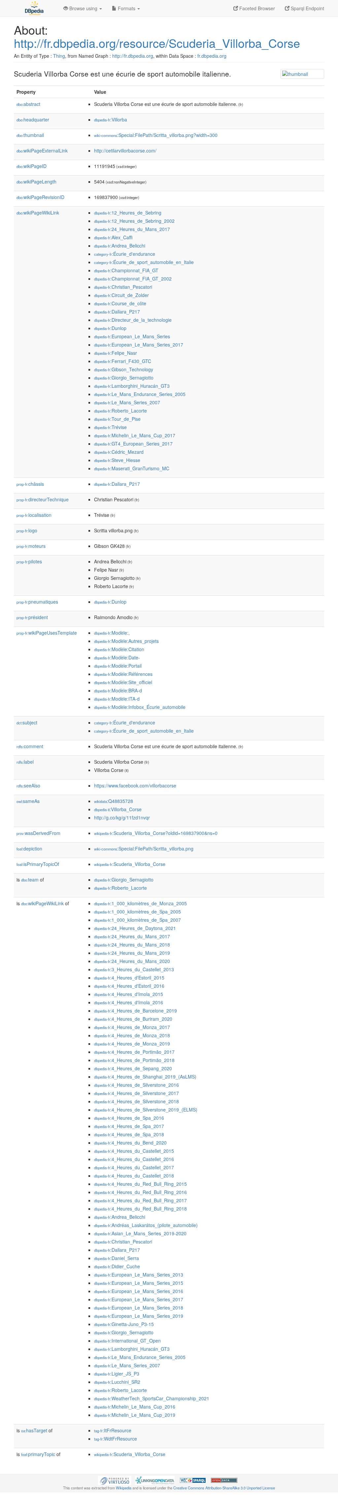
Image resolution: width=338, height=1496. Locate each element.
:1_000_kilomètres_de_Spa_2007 (137, 919)
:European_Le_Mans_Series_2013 (138, 1274)
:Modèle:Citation (119, 649)
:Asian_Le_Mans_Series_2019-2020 (140, 1233)
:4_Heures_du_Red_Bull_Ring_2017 (140, 1200)
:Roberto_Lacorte (120, 410)
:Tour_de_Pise (117, 419)
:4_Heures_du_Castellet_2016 (134, 1159)
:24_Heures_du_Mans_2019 (132, 952)
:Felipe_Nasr (115, 352)
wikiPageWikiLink (38, 212)
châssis (30, 484)
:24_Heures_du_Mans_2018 (132, 944)
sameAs (28, 801)
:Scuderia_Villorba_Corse (129, 864)
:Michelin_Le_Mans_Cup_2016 (134, 1406)
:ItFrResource (112, 1430)
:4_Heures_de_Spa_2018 (129, 1134)
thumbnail (30, 135)
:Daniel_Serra (116, 1258)
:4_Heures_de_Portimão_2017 (134, 1051)
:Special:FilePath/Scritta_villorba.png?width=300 (156, 135)
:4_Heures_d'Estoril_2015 (129, 977)
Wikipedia (123, 1487)
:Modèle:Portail (118, 665)
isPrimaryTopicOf (38, 864)
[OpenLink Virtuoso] (114, 1479)
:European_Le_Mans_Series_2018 (138, 1307)
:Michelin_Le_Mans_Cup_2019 (134, 1415)
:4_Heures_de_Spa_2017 (129, 1126)
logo (27, 530)
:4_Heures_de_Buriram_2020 (133, 1018)
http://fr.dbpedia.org (132, 55)
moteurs (31, 546)
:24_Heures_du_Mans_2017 (132, 229)
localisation (34, 515)
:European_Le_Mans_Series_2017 (138, 344)
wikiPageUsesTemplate (47, 632)
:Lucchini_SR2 (117, 1382)
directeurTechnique (43, 499)
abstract (28, 104)
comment (30, 746)
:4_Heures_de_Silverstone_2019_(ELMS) (145, 1109)
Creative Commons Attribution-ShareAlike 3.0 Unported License (224, 1487)
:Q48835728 (113, 801)
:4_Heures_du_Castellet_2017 (134, 1167)
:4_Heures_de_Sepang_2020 (133, 1068)
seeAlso (28, 785)
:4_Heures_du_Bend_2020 (130, 1142)
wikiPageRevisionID (40, 197)
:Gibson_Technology (123, 369)
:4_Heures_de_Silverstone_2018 (136, 1101)
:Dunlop (110, 328)
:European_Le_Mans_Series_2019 (138, 1316)
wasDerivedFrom (38, 833)
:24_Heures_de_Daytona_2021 (135, 928)
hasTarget (34, 1430)
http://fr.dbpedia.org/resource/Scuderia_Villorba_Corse (157, 42)
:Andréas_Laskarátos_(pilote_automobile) (146, 1225)
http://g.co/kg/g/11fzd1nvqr (122, 817)
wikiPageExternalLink (42, 150)
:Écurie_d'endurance (124, 253)
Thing (59, 55)
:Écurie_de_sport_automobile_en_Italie (144, 262)
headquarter (33, 119)
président (32, 617)
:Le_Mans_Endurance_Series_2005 (140, 394)
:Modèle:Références (123, 674)
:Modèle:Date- (117, 657)
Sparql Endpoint (306, 8)
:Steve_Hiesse (117, 460)
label (25, 761)
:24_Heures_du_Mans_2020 (132, 961)
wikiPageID (32, 166)
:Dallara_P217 (117, 311)
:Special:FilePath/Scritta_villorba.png (143, 848)
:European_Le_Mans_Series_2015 (138, 1283)
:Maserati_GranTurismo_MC (131, 468)
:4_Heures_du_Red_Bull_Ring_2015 (140, 1183)
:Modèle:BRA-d (118, 690)
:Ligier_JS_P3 (116, 1373)
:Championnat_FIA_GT (126, 270)
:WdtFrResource (115, 1438)
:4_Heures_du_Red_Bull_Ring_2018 (140, 1208)
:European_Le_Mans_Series (132, 336)
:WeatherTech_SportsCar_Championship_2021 (151, 1398)
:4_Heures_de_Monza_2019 (132, 1043)
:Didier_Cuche (117, 1266)
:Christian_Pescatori (123, 286)
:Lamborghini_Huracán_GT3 (132, 385)
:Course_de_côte (120, 303)
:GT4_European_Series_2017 (133, 443)
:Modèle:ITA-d (117, 698)
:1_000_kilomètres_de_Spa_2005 (137, 911)
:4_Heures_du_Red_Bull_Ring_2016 (140, 1192)
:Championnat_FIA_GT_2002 (133, 278)
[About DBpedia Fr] (33, 8)
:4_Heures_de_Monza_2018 (132, 1035)
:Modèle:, (112, 632)
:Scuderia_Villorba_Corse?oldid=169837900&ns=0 (156, 833)
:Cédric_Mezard (119, 452)
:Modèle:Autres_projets (126, 641)
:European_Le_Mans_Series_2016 (138, 1291)
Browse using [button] (83, 8)
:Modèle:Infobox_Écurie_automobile (140, 707)
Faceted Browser (256, 8)
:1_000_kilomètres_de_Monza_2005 (140, 903)
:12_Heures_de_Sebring (127, 212)
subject (27, 722)
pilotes (29, 561)
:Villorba (110, 119)
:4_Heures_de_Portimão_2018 (134, 1060)
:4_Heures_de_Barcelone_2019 (135, 1010)
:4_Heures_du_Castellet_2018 (134, 1175)
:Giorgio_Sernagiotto (123, 377)
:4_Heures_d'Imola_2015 (128, 994)
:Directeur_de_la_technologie (133, 319)
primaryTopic (38, 1454)
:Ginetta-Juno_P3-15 (124, 1324)
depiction (29, 848)
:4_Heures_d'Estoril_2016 (129, 985)
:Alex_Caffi (113, 237)
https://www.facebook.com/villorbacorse (135, 785)
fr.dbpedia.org (211, 55)
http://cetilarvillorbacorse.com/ (125, 150)
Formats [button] (127, 8)
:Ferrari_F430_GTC (122, 361)
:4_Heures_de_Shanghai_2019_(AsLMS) (145, 1076)
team (30, 879)
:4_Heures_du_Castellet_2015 (134, 1150)
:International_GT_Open (127, 1340)
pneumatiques (37, 601)
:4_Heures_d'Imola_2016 (128, 1002)
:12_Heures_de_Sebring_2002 (134, 220)
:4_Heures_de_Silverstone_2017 (136, 1093)
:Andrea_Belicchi (119, 245)
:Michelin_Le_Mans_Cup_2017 (134, 435)
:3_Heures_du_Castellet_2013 (134, 969)
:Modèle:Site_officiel (123, 682)
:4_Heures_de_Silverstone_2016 (136, 1084)
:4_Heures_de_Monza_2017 (132, 1027)
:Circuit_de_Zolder (121, 295)
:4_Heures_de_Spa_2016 (129, 1117)
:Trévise (110, 427)
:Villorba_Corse (118, 809)
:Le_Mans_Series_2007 (127, 402)
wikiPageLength (36, 181)
